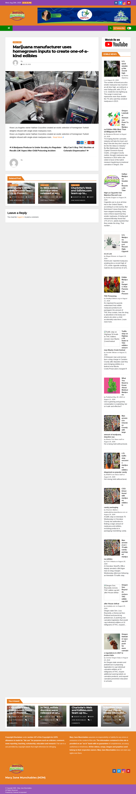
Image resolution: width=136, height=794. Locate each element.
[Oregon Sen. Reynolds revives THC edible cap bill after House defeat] (112, 592)
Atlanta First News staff (114, 439)
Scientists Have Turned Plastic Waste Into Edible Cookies (114, 711)
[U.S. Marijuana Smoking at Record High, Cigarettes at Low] (112, 242)
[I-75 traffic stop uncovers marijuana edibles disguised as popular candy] (112, 461)
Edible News (17, 42)
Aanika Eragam (111, 197)
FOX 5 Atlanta (111, 561)
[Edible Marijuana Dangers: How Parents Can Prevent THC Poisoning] (112, 284)
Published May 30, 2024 (114, 397)
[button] (110, 28)
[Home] (9, 28)
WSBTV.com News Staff (114, 474)
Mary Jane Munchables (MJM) (25, 777)
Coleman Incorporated (19, 792)
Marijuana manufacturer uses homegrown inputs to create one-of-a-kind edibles (50, 51)
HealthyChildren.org (113, 298)
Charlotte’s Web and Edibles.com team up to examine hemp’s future (81, 193)
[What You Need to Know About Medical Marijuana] (112, 385)
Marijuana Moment (112, 134)
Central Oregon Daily (113, 658)
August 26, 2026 (18, 197)
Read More (57, 137)
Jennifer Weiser (111, 352)
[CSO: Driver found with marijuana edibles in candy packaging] (112, 496)
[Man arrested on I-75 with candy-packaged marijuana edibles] (112, 547)
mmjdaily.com (110, 606)
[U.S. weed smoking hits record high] (112, 69)
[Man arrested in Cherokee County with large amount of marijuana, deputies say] (112, 423)
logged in (20, 217)
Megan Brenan (111, 256)
